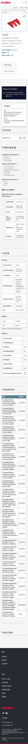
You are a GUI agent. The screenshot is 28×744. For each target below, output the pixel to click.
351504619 (22, 533)
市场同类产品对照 (6, 686)
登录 (26, 7)
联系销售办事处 (6, 689)
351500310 (22, 429)
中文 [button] (16, 7)
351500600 (22, 456)
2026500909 (22, 605)
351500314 (22, 438)
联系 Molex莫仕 (6, 679)
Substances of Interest (9, 179)
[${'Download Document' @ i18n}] (24, 137)
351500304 (22, 411)
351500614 (22, 483)
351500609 (22, 466)
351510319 (22, 556)
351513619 (22, 586)
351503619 (22, 513)
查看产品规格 (7, 65)
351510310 (22, 542)
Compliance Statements (10, 155)
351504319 (22, 523)
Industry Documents (8, 164)
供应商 (3, 693)
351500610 (22, 475)
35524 (20, 614)
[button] (24, 16)
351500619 (22, 493)
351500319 (22, 447)
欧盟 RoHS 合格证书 (8, 190)
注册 (21, 7)
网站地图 (4, 738)
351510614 (22, 570)
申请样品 (4, 697)
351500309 (22, 420)
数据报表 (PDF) (7, 138)
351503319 (22, 503)
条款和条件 (5, 664)
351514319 (22, 594)
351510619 (22, 578)
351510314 (22, 548)
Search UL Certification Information (12, 328)
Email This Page (8, 71)
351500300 (22, 402)
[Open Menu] (26, 2)
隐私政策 (4, 660)
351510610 (22, 564)
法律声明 (4, 656)
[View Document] (20, 137)
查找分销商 (5, 682)
